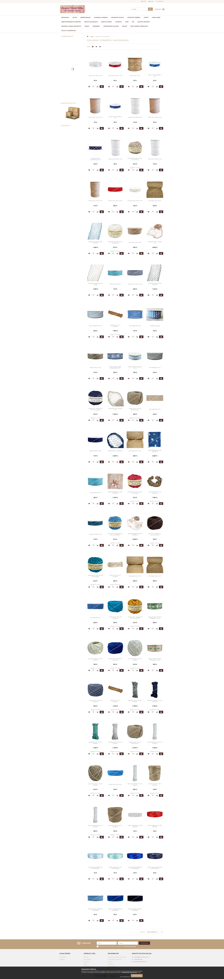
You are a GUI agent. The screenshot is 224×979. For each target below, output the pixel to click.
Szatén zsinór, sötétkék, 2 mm (115, 117)
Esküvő (146, 17)
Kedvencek (160, 1)
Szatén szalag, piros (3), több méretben (154, 826)
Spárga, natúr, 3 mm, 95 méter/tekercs (135, 742)
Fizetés (110, 961)
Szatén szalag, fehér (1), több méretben (135, 826)
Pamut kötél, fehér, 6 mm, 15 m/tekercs (154, 742)
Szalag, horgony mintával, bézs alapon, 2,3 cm (154, 659)
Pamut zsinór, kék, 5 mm (115, 784)
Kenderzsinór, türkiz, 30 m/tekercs (115, 617)
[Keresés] (150, 9)
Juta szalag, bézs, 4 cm (154, 367)
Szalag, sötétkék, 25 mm (95, 451)
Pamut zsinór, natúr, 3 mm (155, 117)
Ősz (133, 22)
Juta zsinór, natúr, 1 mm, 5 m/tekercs (155, 784)
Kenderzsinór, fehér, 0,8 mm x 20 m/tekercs (115, 242)
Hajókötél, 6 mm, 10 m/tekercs (115, 701)
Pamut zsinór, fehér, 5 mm (155, 159)
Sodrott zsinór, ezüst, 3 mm (135, 284)
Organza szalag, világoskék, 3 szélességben (95, 909)
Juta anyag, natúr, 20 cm (155, 200)
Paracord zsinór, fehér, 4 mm (135, 200)
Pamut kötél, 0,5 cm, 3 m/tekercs (115, 575)
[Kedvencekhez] (93, 86)
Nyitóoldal (62, 957)
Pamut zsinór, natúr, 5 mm (95, 200)
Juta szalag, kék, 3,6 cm (135, 325)
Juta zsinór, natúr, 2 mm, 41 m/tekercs (95, 784)
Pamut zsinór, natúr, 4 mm (95, 117)
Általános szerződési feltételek (117, 957)
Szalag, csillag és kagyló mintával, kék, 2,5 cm (115, 367)
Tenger (87, 26)
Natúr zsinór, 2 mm (135, 75)
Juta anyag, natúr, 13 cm (155, 576)
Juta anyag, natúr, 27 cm (135, 576)
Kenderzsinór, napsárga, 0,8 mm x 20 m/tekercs (135, 617)
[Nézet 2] (96, 46)
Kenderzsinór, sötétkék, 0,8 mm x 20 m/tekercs (95, 409)
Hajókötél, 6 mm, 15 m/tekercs (115, 325)
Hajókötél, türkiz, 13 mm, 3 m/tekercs (95, 742)
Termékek (62, 959)
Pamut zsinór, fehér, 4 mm (135, 117)
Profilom (86, 961)
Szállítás (110, 964)
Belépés (144, 1)
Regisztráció (87, 959)
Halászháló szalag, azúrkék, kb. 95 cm (95, 242)
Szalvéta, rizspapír (144, 22)
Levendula (118, 22)
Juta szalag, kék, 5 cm (95, 617)
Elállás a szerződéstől (68, 30)
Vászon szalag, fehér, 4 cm (95, 325)
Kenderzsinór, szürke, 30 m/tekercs (95, 701)
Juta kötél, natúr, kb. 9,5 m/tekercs (155, 492)
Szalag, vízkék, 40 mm (95, 492)
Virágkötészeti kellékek (111, 26)
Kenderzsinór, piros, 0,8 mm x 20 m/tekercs (135, 492)
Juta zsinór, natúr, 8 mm (135, 242)
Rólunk (124, 26)
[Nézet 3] (99, 46)
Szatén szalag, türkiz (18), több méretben (115, 867)
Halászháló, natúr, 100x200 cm (155, 242)
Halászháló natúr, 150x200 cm (115, 409)
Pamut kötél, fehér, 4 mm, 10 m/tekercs (95, 826)
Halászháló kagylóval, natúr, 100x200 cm (135, 534)
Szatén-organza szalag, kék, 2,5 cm (135, 367)
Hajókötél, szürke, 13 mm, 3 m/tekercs (135, 701)
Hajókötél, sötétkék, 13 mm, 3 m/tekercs (155, 701)
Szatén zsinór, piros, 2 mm (115, 75)
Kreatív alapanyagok (91, 22)
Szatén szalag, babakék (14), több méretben (95, 867)
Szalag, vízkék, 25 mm (115, 284)
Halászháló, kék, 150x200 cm (115, 451)
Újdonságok (65, 17)
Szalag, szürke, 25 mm (95, 367)
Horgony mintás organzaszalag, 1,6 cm (95, 158)
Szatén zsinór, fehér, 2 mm (95, 75)
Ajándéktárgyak (85, 17)
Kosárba (102, 86)
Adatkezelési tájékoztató (115, 959)
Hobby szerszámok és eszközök (71, 22)
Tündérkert (96, 26)
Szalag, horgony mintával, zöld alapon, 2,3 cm (154, 617)
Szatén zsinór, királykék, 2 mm (154, 75)
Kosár (85, 964)
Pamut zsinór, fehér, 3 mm (115, 159)
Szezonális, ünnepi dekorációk (71, 26)
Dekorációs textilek (117, 17)
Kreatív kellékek (106, 22)
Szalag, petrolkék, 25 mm (95, 534)
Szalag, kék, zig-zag (155, 325)
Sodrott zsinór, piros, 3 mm (115, 200)
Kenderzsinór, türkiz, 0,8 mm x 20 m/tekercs (95, 575)
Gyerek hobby (156, 17)
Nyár (126, 22)
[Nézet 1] (92, 46)
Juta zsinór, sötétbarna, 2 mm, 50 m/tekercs (154, 534)
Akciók (75, 17)
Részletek (89, 86)
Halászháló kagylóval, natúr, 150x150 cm (115, 492)
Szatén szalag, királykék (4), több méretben (135, 867)
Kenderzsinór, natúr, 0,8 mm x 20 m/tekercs (135, 158)
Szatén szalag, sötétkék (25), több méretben (155, 867)
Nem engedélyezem (125, 976)
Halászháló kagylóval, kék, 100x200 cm (155, 450)
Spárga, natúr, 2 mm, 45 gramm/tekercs (135, 409)
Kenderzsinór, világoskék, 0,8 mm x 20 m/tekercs (115, 534)
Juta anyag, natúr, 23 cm (135, 451)
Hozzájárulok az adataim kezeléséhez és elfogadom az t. (117, 946)
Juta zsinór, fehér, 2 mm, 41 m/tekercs (135, 659)
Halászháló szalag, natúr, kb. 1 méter (95, 284)
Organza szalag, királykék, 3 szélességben (115, 909)
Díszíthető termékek (133, 17)
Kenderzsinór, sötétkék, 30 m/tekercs (115, 659)
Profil (152, 1)
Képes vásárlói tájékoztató (139, 26)
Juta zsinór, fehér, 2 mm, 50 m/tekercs (95, 659)
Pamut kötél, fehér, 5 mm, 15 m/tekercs (135, 784)
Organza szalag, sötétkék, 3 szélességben (135, 909)
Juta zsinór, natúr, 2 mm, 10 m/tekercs (115, 826)
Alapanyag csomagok (101, 17)
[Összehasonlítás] (98, 86)
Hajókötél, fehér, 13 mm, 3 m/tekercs (115, 742)
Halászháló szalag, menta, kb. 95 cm (154, 284)
